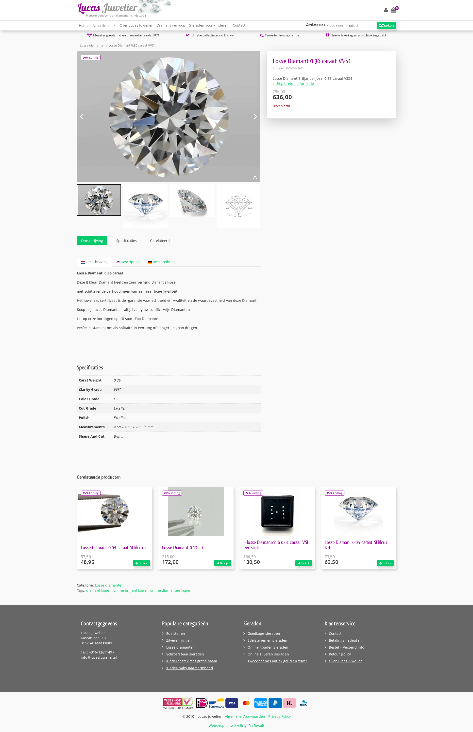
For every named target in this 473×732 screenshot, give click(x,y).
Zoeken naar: (317, 24)
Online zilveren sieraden (268, 654)
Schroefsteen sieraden (185, 654)
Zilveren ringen (179, 640)
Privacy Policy (279, 716)
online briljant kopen (131, 590)
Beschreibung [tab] (164, 261)
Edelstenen (175, 633)
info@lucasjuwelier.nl (99, 657)
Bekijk (142, 563)
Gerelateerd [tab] (160, 240)
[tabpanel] (169, 310)
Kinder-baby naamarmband (189, 668)
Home (84, 25)
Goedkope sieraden (264, 633)
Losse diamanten (92, 45)
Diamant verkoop (171, 25)
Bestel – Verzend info (346, 647)
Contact (239, 25)
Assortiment (103, 25)
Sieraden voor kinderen (209, 25)
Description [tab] (130, 261)
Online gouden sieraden (268, 647)
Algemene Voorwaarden (245, 716)
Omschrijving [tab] (92, 240)
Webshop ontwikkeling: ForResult (236, 725)
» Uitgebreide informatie (293, 83)
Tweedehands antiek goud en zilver (277, 661)
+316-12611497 (101, 652)
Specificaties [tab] (126, 240)
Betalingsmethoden (345, 640)
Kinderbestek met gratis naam (191, 661)
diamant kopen (99, 590)
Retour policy (340, 654)
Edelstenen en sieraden (267, 640)
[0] (393, 10)
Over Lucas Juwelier (136, 25)
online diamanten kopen (170, 590)
